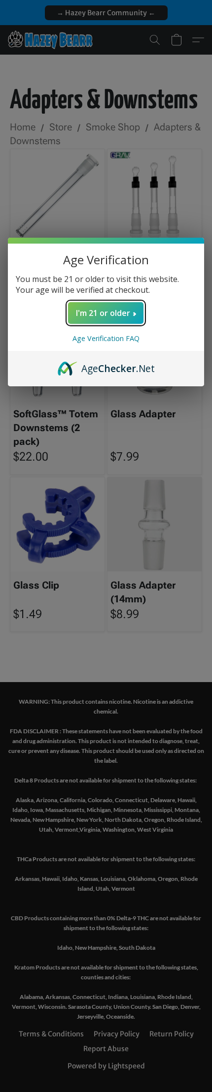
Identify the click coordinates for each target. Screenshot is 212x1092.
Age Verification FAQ (106, 338)
